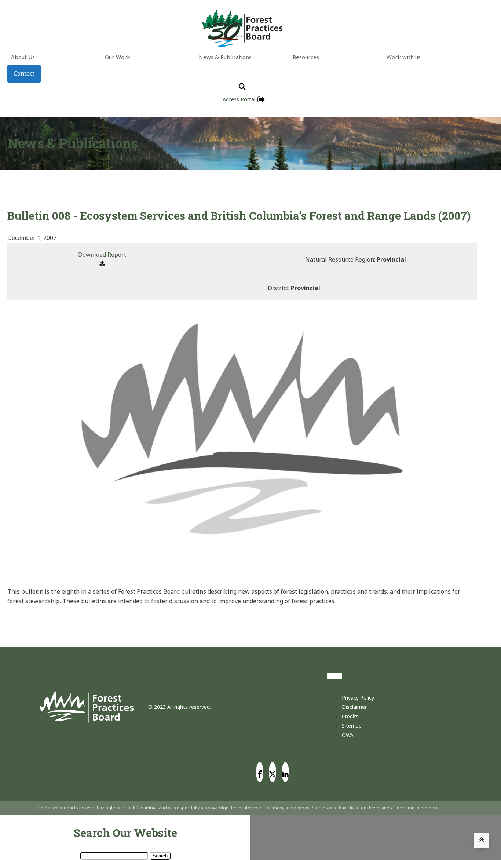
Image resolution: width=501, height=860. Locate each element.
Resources (306, 57)
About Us (23, 57)
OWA (348, 735)
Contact (24, 73)
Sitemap (352, 725)
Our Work (117, 57)
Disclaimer (354, 706)
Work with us (404, 57)
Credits (350, 716)
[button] (102, 259)
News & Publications (225, 57)
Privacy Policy (358, 697)
